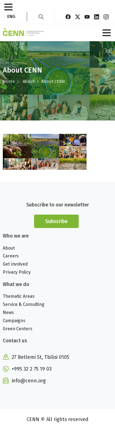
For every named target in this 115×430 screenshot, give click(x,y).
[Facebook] (68, 17)
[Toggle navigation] (8, 7)
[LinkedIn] (96, 17)
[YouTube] (87, 17)
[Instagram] (106, 17)
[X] (77, 17)
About (29, 81)
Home (9, 81)
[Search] (41, 17)
